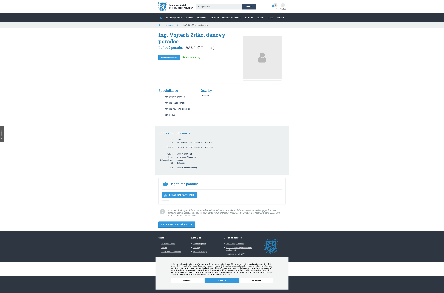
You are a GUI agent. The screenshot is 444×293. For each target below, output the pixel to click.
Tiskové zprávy (199, 244)
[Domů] (161, 17)
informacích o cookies (223, 274)
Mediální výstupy (200, 252)
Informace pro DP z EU (235, 254)
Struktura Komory (168, 244)
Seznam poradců (172, 25)
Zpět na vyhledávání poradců (177, 224)
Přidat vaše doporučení (181, 195)
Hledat (249, 7)
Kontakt (164, 248)
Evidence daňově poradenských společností (239, 249)
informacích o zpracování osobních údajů (239, 264)
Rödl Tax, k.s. (203, 47)
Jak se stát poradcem (235, 244)
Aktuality (196, 248)
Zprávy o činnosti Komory (171, 252)
